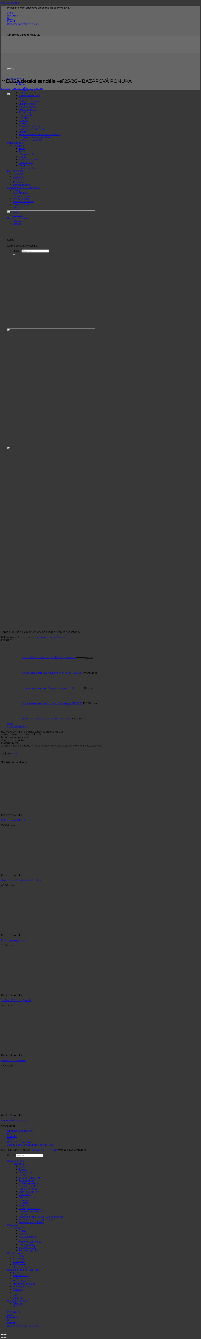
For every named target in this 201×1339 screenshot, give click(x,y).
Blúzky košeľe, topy (30, 1177)
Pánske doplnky (28, 1250)
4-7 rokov (18, 1258)
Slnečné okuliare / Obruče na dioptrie (41, 1216)
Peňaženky (25, 1194)
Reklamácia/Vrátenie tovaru (23, 24)
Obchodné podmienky (20, 1130)
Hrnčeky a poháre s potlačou (36, 1219)
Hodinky (24, 1205)
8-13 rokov (19, 1261)
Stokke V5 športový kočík (16, 1000)
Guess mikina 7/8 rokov (14, 1120)
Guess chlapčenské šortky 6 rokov (21, 880)
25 (16, 753)
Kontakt (12, 21)
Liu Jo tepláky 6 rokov (14, 940)
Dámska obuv (27, 1197)
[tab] (103, 723)
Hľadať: (11, 1155)
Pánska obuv (26, 1244)
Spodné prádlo (27, 1186)
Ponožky (24, 1200)
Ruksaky (24, 1202)
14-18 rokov (19, 1264)
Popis (10, 723)
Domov (5, 88)
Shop (10, 12)
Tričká (22, 84)
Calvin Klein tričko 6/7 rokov (17, 820)
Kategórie (18, 1163)
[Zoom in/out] (5, 1334)
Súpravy (18, 1289)
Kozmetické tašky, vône (32, 1211)
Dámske (18, 1303)
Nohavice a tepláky (30, 1183)
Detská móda (15, 1253)
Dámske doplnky (29, 1191)
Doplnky (18, 1297)
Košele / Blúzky (22, 1278)
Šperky (23, 1214)
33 (12, 753)
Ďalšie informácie (17, 726)
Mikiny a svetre (27, 1172)
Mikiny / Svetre (21, 1281)
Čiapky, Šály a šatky (30, 1208)
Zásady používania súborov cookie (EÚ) (30, 1144)
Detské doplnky (22, 1267)
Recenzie (12, 15)
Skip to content (10, 2)
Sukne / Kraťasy (22, 1286)
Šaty (15, 1295)
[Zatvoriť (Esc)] (2, 1334)
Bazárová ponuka (22, 88)
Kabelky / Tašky (28, 1189)
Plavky (23, 1169)
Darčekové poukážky (31, 1222)
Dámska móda (15, 1161)
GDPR (10, 1139)
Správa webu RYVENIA (44, 1150)
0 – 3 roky (18, 1256)
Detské (38, 88)
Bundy (23, 1175)
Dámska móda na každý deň (23, 1269)
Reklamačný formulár (20, 1142)
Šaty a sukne (26, 1180)
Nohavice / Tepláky (24, 1283)
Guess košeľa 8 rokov (13, 1060)
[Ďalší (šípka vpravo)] (5, 1337)
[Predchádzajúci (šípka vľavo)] (2, 1337)
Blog (10, 18)
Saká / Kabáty (21, 1275)
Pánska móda (15, 1225)
